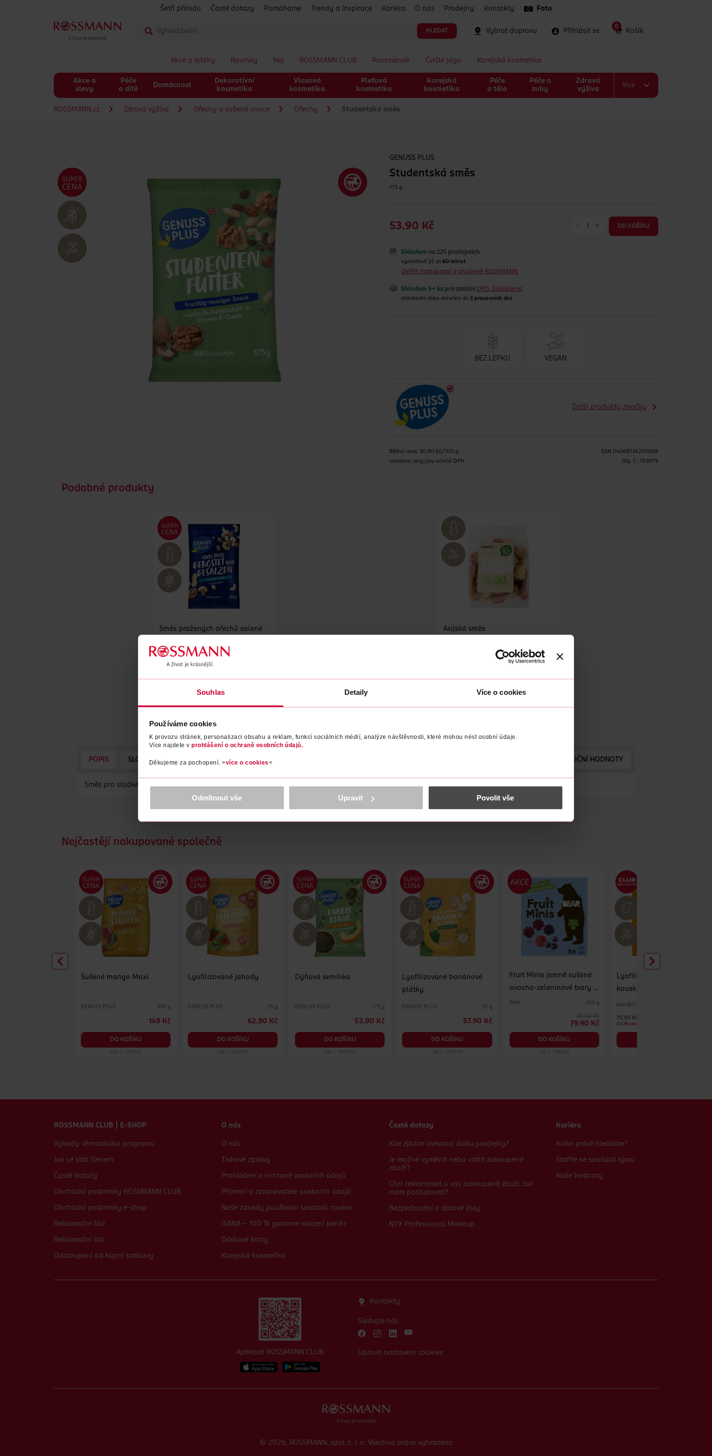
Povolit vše (495, 798)
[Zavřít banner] (560, 656)
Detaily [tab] (356, 692)
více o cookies (247, 762)
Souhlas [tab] (211, 692)
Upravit (350, 798)
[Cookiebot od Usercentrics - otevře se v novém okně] (502, 656)
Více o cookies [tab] (501, 692)
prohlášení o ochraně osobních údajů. (247, 745)
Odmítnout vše (217, 798)
